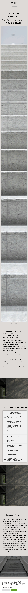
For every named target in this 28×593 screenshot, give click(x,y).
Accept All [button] (14, 589)
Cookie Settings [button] (6, 589)
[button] (11, 323)
